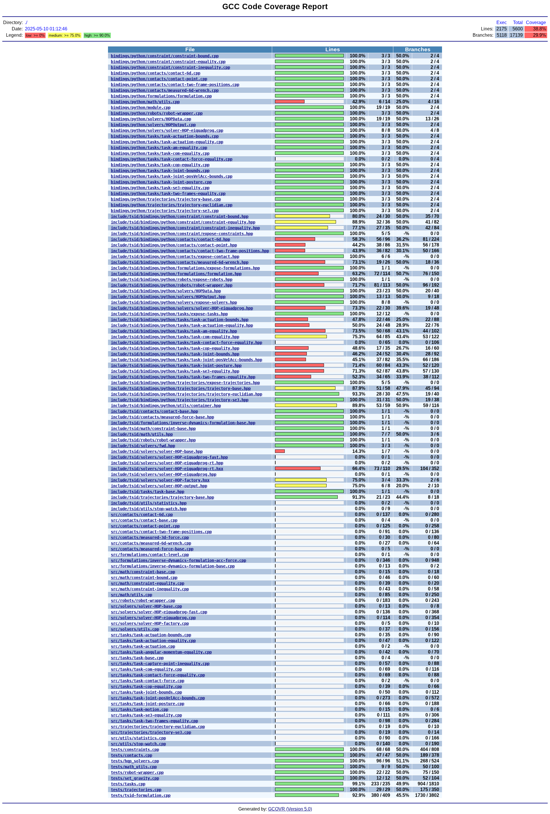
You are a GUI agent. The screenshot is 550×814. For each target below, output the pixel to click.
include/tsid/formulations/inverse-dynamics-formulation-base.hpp (183, 422)
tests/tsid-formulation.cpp (140, 795)
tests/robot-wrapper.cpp (137, 772)
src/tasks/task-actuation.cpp (143, 646)
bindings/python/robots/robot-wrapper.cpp (157, 113)
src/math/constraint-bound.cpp (144, 577)
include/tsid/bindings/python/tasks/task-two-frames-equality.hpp (183, 377)
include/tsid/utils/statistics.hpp (148, 503)
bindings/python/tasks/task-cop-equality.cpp (160, 165)
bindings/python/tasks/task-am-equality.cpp (159, 147)
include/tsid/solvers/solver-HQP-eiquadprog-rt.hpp (167, 463)
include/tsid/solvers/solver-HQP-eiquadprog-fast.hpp (169, 457)
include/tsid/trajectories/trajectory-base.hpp (162, 497)
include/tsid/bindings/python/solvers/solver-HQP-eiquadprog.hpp (182, 308)
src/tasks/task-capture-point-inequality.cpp (160, 663)
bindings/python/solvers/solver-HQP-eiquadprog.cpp (167, 130)
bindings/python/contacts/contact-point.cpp (159, 79)
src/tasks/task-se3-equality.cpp (146, 715)
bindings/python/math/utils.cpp (145, 101)
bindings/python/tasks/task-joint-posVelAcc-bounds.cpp (171, 176)
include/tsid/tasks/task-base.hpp (147, 491)
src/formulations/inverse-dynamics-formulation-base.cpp (173, 566)
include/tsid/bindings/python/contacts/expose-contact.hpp (175, 256)
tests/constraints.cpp (135, 749)
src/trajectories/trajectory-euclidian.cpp (158, 726)
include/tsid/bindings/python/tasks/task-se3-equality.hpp (175, 371)
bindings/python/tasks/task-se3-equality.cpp (160, 187)
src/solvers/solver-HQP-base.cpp (146, 606)
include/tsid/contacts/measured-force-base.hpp (162, 417)
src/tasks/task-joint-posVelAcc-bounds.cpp (158, 698)
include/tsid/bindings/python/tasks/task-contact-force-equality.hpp (186, 342)
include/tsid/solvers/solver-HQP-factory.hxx (160, 480)
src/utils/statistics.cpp (138, 738)
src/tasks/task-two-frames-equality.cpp (154, 721)
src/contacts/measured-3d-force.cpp (150, 537)
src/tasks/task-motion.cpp (139, 709)
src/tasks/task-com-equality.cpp (146, 669)
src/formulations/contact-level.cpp (150, 554)
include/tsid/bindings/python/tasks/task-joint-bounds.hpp (175, 354)
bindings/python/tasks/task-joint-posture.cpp (161, 182)
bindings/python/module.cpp (140, 107)
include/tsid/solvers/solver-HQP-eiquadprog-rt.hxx (167, 468)
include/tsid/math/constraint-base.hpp (153, 428)
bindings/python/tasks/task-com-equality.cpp (160, 153)
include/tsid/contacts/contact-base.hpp (154, 411)
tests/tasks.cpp (128, 784)
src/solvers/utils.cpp (135, 629)
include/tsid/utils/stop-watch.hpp (148, 508)
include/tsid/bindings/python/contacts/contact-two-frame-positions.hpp (190, 250)
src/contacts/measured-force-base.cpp (152, 549)
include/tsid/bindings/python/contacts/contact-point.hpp (174, 245)
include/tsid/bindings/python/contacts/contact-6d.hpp (170, 239)
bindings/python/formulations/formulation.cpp (161, 96)
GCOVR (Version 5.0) (290, 809)
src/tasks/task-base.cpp (137, 657)
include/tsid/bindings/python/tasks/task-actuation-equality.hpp (182, 325)
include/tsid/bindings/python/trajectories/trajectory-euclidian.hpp (186, 394)
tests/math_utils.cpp (134, 766)
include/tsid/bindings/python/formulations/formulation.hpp (176, 273)
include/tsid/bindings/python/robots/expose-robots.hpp (171, 279)
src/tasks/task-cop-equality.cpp (146, 686)
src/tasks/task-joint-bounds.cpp (146, 692)
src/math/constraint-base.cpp (143, 572)
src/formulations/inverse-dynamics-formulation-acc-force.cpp (178, 560)
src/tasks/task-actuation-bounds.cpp (151, 635)
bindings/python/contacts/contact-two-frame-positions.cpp (175, 84)
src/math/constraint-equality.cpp (147, 583)
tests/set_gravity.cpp (135, 778)
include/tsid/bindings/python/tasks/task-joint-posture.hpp (176, 365)
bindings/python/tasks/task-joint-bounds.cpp (160, 170)
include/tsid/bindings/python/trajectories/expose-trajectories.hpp (185, 382)
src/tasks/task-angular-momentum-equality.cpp (161, 652)
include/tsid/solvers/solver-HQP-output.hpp (159, 486)
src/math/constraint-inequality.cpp (150, 589)
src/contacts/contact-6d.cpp (142, 514)
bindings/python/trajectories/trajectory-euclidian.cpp (171, 205)
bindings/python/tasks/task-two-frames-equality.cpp (168, 193)
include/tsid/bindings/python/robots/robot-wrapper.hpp (171, 285)
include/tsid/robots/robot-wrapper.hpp (153, 440)
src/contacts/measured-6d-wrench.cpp (151, 543)
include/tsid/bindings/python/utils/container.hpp (166, 405)
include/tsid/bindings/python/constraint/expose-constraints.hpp (182, 233)
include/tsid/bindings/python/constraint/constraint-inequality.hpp (185, 228)
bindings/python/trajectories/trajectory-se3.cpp (165, 210)
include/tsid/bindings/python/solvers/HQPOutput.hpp (168, 296)
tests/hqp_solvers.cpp (135, 761)
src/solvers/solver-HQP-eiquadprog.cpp (153, 617)
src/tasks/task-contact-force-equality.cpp (158, 675)
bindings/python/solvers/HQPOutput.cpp (153, 124)
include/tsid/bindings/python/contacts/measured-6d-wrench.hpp (179, 262)
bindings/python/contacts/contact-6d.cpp (155, 73)
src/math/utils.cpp (131, 594)
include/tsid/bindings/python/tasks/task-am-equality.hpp (174, 331)
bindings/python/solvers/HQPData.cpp (151, 119)
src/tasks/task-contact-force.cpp (147, 680)
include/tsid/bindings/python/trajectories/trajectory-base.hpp (181, 388)
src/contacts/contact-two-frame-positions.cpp (161, 531)
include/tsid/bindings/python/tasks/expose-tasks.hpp (169, 314)
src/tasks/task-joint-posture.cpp (147, 703)
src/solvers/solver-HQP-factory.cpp (150, 623)
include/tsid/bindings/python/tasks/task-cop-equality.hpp (175, 348)
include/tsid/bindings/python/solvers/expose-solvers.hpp (174, 302)
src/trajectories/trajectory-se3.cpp (151, 732)
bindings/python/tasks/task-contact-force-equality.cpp (171, 159)
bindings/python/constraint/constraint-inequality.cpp (170, 67)
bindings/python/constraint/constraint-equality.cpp (168, 61)
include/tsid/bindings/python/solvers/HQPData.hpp (166, 291)
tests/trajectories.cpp (136, 789)
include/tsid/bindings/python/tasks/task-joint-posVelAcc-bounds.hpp (186, 359)
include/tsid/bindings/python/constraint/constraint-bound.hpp (179, 216)
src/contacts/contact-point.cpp (145, 526)
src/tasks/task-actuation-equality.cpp (153, 640)
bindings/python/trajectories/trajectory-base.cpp (166, 199)
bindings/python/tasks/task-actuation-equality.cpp (167, 142)
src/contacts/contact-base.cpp (144, 520)
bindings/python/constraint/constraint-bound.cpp (165, 56)
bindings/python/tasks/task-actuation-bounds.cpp (165, 136)
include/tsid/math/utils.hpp (142, 434)
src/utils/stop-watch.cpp (138, 743)
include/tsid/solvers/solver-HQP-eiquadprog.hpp (163, 474)
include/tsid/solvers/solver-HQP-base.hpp (157, 451)
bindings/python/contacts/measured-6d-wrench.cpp (165, 90)
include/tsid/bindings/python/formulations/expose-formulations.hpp (185, 268)
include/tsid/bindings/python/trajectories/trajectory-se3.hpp (179, 400)
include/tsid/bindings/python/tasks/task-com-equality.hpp (175, 336)
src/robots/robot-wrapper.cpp (143, 600)
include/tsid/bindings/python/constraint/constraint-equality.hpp (183, 222)
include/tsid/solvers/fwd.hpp (143, 445)
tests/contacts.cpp (131, 755)
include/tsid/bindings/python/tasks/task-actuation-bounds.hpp (179, 319)
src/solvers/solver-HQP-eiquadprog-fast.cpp (159, 612)
